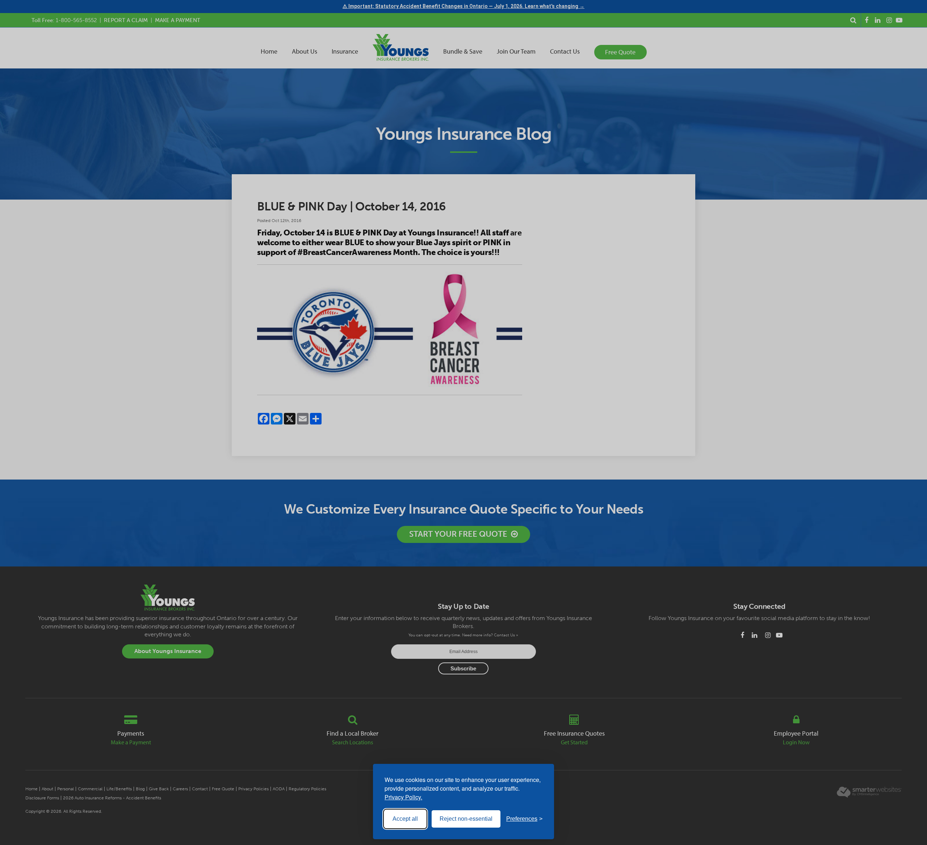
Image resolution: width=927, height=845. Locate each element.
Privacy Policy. (403, 797)
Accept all (405, 819)
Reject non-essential (466, 819)
